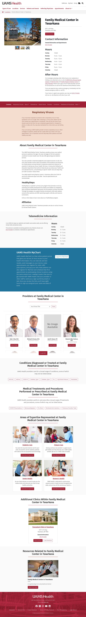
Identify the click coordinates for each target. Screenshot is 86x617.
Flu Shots (40, 408)
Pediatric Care (27, 445)
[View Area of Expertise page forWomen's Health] (58, 468)
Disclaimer (12, 610)
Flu (54, 379)
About (26, 104)
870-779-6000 (48, 45)
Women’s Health (58, 478)
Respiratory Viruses (18, 104)
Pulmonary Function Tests (69, 408)
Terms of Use (21, 610)
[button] (5, 31)
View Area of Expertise (27, 455)
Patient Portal (42, 104)
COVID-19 (25, 379)
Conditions (56, 104)
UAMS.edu (64, 3)
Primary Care (58, 445)
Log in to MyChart (62, 257)
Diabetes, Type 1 (35, 379)
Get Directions (49, 34)
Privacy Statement (32, 610)
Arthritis (11, 379)
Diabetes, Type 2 (46, 379)
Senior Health (27, 478)
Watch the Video (33, 587)
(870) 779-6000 (75, 93)
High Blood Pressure (62, 379)
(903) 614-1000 (54, 82)
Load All (43, 353)
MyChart (70, 3)
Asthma (18, 379)
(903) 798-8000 (49, 83)
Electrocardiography (30, 408)
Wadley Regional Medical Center (69, 82)
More (76, 104)
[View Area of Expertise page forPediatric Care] (27, 434)
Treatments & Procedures (67, 104)
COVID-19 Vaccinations (16, 408)
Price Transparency (62, 610)
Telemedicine (33, 104)
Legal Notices (73, 610)
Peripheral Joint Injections (53, 408)
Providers (49, 104)
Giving (75, 3)
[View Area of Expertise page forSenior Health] (27, 468)
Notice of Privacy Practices (47, 610)
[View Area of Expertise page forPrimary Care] (58, 434)
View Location (38, 540)
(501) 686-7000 (44, 602)
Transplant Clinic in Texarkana (43, 527)
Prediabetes (74, 379)
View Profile (14, 345)
